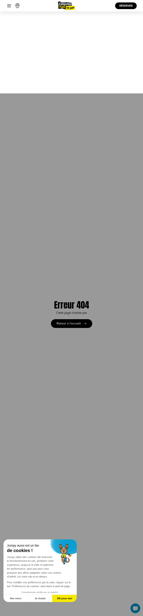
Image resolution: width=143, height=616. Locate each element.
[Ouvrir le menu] (9, 6)
